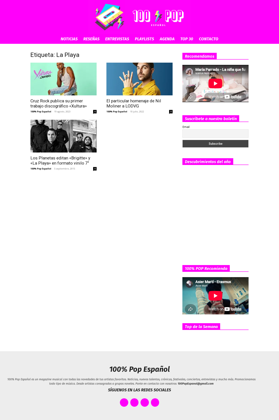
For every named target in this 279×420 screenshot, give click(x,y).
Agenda (167, 38)
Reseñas (91, 38)
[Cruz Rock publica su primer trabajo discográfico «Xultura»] (63, 79)
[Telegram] (155, 402)
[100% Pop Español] (139, 17)
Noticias (69, 38)
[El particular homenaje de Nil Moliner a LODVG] (139, 79)
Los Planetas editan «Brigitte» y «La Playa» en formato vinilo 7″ (60, 161)
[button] (244, 39)
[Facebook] (124, 402)
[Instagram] (145, 402)
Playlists (144, 38)
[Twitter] (134, 402)
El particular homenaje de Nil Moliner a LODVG (133, 103)
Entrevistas (117, 38)
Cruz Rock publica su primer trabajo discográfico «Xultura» (58, 103)
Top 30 (186, 38)
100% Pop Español (40, 111)
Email (186, 127)
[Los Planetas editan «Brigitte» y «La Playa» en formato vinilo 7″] (63, 136)
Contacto (208, 38)
